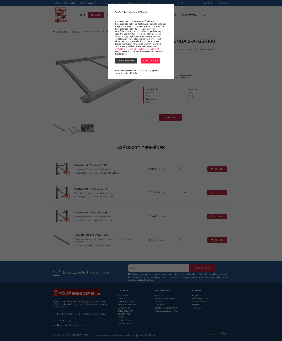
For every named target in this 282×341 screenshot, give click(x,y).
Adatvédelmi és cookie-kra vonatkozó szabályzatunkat (137, 49)
